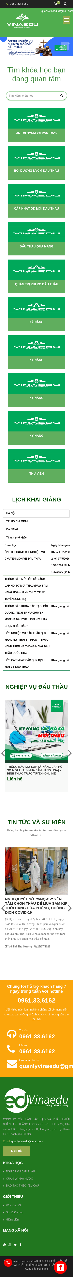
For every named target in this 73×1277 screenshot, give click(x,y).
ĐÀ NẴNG (12, 529)
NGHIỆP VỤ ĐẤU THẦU (20, 1171)
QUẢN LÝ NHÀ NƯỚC (19, 1178)
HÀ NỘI (10, 513)
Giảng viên (12, 1219)
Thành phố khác (16, 537)
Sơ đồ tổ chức (14, 1212)
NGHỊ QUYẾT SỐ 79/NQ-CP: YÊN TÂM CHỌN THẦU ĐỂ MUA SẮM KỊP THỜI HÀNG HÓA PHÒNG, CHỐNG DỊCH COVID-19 (36, 906)
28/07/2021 (43, 946)
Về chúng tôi (13, 1205)
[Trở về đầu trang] (61, 1265)
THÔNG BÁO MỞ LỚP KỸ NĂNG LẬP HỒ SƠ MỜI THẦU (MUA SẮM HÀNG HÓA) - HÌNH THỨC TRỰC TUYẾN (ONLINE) (34, 770)
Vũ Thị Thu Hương (20, 946)
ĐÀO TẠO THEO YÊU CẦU (22, 1185)
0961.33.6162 (19, 3)
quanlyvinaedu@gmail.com (57, 10)
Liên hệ (16, 1150)
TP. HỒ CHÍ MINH (17, 521)
